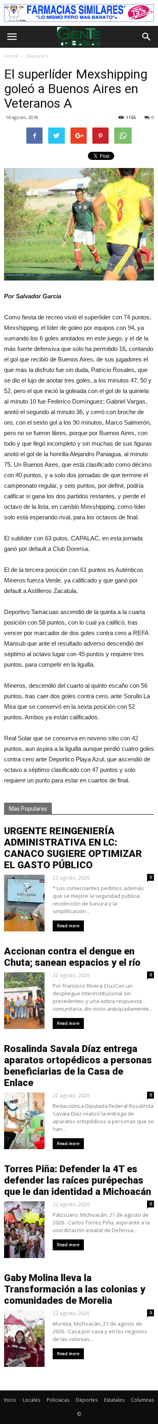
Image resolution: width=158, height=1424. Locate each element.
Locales (31, 1399)
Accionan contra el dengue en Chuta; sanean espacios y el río (72, 957)
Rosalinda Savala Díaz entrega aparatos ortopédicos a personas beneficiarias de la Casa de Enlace (78, 1065)
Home (11, 56)
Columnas (142, 1399)
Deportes (87, 1399)
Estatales (114, 1399)
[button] (146, 37)
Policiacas (58, 1399)
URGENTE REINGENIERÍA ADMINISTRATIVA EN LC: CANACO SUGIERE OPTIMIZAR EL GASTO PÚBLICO (73, 848)
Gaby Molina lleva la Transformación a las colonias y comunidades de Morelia (74, 1289)
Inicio (10, 1399)
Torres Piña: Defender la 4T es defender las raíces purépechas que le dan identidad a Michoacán (77, 1180)
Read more (68, 926)
